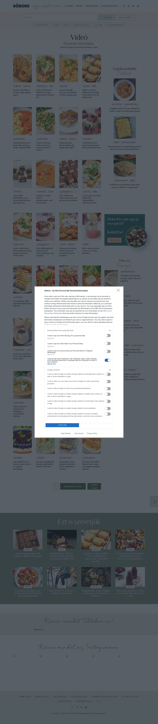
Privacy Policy (92, 433)
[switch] (108, 335)
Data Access (79, 433)
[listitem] (79, 330)
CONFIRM (62, 425)
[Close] (119, 291)
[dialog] (79, 362)
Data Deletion (66, 433)
